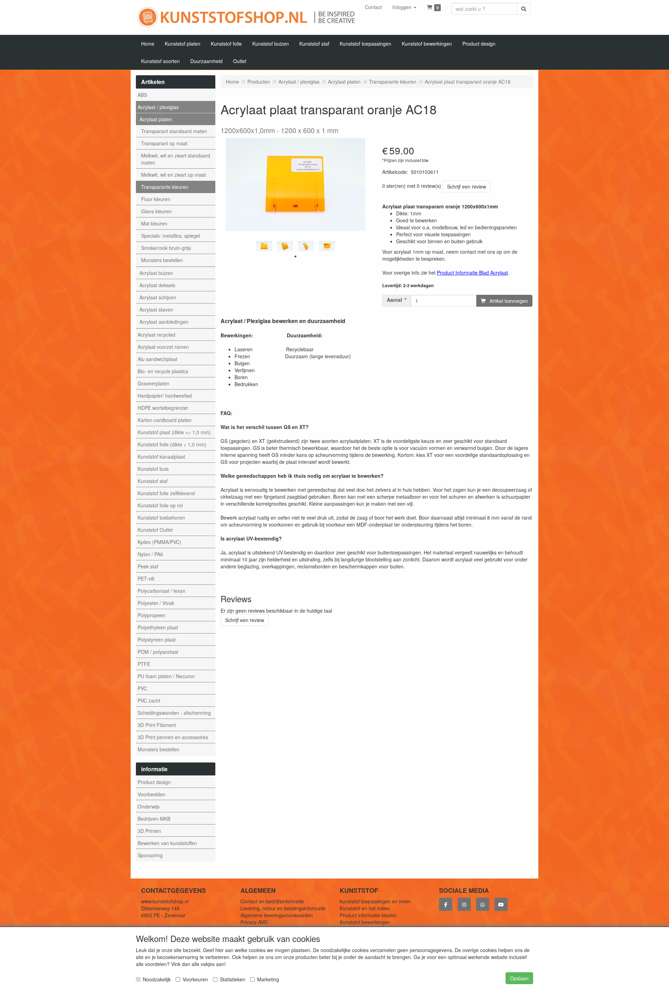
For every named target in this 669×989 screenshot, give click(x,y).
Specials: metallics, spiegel (170, 235)
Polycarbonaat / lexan (161, 590)
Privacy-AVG (254, 922)
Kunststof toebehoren (161, 517)
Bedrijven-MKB (154, 818)
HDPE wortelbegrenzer (163, 407)
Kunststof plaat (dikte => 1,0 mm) (174, 432)
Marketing (268, 979)
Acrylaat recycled (156, 334)
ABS (142, 94)
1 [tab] (295, 256)
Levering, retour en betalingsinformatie (283, 908)
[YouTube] (501, 904)
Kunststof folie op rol (160, 505)
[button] (404, 7)
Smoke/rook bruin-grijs (166, 247)
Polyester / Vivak (156, 602)
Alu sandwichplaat (157, 358)
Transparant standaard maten (174, 131)
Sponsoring (150, 855)
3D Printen (149, 830)
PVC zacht (149, 700)
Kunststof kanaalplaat (161, 456)
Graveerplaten (153, 383)
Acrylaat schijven (157, 297)
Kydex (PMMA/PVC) (159, 541)
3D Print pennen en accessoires (173, 737)
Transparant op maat (164, 143)
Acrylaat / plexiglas (158, 107)
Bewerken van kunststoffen (167, 843)
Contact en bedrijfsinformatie (272, 901)
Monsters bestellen (162, 259)
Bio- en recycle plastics (163, 371)
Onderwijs (149, 806)
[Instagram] (464, 904)
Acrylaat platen (155, 119)
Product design (154, 782)
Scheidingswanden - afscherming (174, 712)
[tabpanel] (264, 246)
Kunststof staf (153, 480)
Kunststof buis (153, 468)
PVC (142, 688)
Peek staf (148, 566)
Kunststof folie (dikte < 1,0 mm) (172, 444)
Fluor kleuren (155, 199)
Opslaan (519, 978)
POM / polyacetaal (158, 651)
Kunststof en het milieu (365, 908)
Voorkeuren (195, 979)
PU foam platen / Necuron (166, 676)
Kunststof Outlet (155, 529)
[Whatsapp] (482, 904)
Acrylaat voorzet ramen (163, 346)
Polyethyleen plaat (158, 627)
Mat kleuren (154, 223)
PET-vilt (146, 578)
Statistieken (232, 979)
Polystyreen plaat (157, 639)
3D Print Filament (157, 724)
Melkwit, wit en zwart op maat (173, 174)
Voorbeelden (152, 794)
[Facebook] (445, 904)
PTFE (144, 663)
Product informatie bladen (368, 915)
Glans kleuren (156, 211)
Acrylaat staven (156, 309)
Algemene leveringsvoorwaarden (276, 915)
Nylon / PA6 (150, 554)
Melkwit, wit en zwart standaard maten (175, 159)
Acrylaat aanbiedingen (164, 321)
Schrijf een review (466, 186)
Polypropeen (152, 615)
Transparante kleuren (165, 186)
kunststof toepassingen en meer (375, 901)
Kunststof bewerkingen (365, 922)
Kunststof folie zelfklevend (166, 493)
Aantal (394, 299)
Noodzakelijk (157, 979)
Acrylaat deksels (157, 285)
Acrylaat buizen (156, 272)
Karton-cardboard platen (165, 419)
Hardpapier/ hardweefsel (165, 395)
